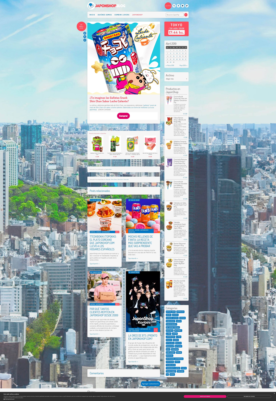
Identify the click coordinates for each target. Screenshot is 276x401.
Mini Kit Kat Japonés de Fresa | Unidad (150, 154)
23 (173, 59)
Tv (167, 374)
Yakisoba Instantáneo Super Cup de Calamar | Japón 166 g (180, 225)
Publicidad (170, 352)
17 (177, 56)
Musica (178, 343)
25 (179, 59)
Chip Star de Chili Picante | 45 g (179, 282)
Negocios (169, 346)
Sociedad (135, 331)
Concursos (170, 321)
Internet (178, 330)
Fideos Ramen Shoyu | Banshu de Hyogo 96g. (180, 120)
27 (185, 59)
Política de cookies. (19, 397)
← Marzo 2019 (170, 65)
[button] (59, 399)
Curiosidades (171, 324)
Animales (180, 311)
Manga (175, 340)
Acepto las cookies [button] (205, 396)
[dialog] (138, 396)
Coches (175, 315)
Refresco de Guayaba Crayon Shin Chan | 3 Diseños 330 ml (132, 154)
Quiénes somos (105, 15)
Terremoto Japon (173, 368)
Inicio (92, 15)
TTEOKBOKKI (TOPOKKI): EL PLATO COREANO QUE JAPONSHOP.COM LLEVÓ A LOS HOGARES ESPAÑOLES (103, 243)
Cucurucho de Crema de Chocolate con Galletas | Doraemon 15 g (180, 184)
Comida (93, 232)
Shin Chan (114, 179)
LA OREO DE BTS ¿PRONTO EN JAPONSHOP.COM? (142, 337)
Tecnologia (170, 365)
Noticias (178, 346)
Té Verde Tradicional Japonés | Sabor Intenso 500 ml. (114, 154)
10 (177, 53)
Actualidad (170, 311)
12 (182, 53)
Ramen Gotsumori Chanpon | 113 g (180, 244)
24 (177, 59)
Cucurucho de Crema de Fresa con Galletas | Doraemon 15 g (180, 99)
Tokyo (184, 368)
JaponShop (168, 6)
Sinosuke (126, 179)
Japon (137, 230)
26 (182, 59)
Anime (168, 315)
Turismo (180, 371)
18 (179, 56)
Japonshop (137, 15)
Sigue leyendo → (94, 264)
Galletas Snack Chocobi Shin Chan (97, 154)
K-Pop (178, 337)
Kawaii (168, 340)
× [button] (274, 393)
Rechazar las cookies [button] (249, 396)
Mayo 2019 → (183, 65)
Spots (177, 362)
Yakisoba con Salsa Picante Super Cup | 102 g (180, 205)
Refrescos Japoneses (174, 359)
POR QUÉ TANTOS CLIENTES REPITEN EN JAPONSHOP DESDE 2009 (104, 312)
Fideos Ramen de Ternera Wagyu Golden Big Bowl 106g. (179, 262)
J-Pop (168, 333)
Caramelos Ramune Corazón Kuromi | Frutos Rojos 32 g (180, 161)
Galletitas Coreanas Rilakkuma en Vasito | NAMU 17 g (180, 143)
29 (170, 62)
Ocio (168, 349)
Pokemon (175, 349)
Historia (169, 330)
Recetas (132, 232)
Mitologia (170, 343)
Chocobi (108, 179)
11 (179, 53)
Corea (98, 232)
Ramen (179, 352)
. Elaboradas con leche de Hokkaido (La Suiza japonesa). (123, 107)
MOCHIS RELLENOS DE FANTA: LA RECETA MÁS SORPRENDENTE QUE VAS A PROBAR (140, 241)
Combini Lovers (122, 15)
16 (173, 56)
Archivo (170, 75)
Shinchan (120, 179)
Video (172, 374)
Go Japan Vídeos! (172, 327)
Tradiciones (171, 371)
